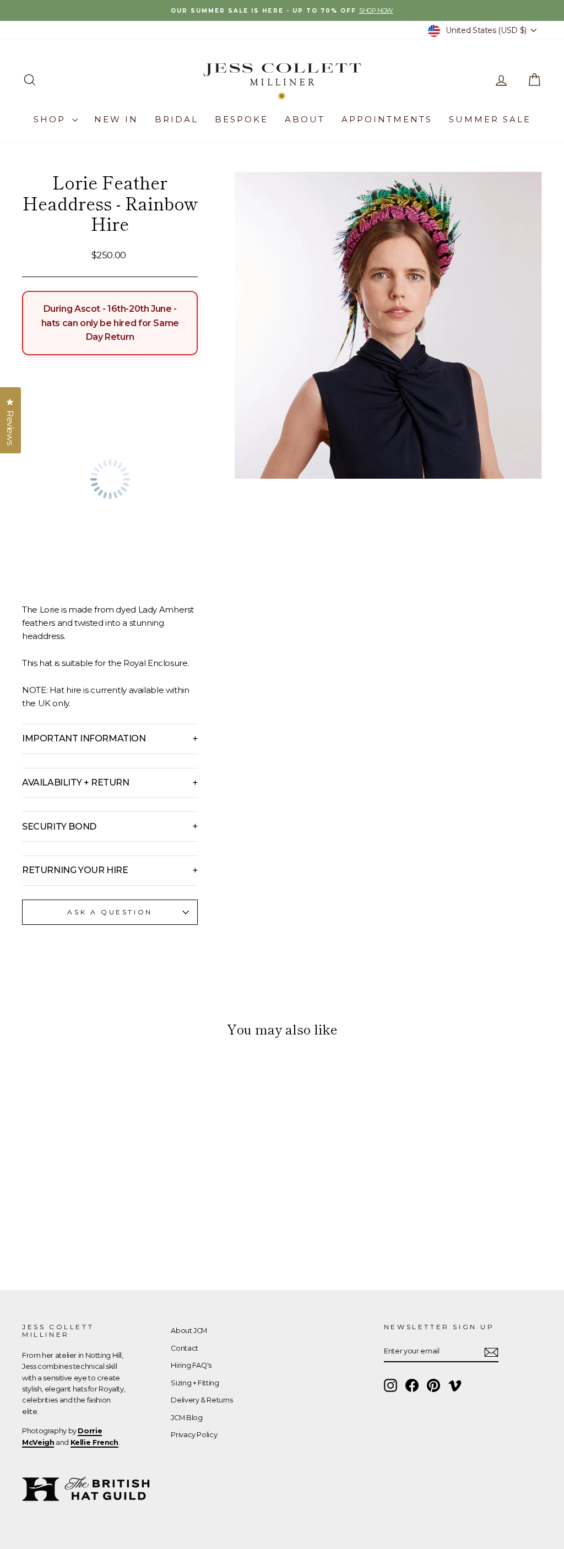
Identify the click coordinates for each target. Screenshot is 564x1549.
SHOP (51, 119)
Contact (184, 1348)
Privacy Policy (194, 1435)
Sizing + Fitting (195, 1383)
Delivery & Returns (201, 1400)
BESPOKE (241, 119)
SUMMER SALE (490, 119)
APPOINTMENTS (386, 119)
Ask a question (109, 912)
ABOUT (305, 119)
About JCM (189, 1330)
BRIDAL (176, 119)
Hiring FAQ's (191, 1365)
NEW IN (116, 119)
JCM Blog (186, 1417)
